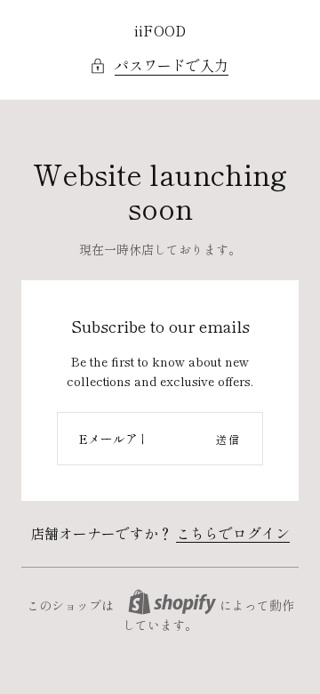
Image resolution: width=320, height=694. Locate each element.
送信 (228, 439)
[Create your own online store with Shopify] (172, 602)
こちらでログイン (233, 533)
